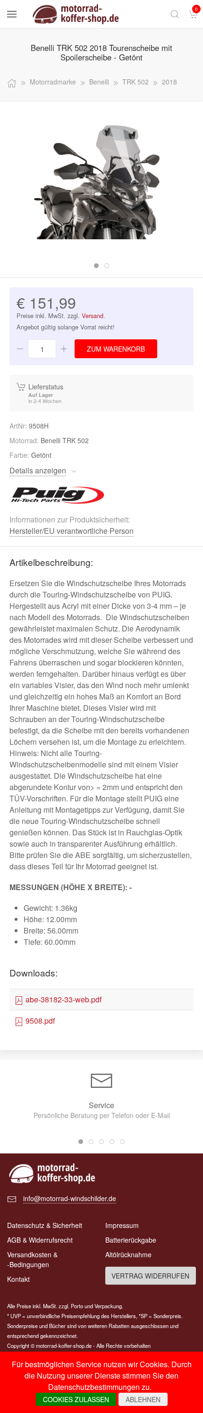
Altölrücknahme (128, 1254)
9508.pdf (39, 1020)
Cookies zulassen (76, 1399)
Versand (92, 315)
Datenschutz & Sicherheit (44, 1225)
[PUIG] (58, 493)
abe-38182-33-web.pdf (63, 999)
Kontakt (18, 1279)
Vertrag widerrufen (150, 1275)
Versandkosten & (32, 1259)
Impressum (122, 1225)
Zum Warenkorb (116, 348)
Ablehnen (143, 1399)
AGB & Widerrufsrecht (40, 1240)
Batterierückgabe (130, 1240)
